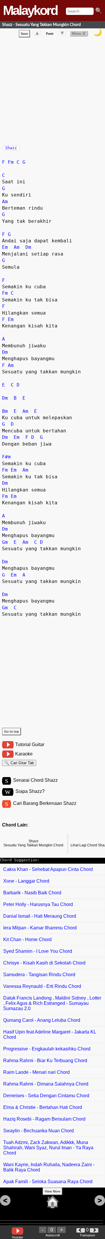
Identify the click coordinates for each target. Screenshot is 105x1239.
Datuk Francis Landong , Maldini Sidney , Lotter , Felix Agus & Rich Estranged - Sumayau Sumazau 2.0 (52, 1003)
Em (5, 247)
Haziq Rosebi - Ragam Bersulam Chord (44, 1119)
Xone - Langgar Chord (26, 881)
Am (5, 201)
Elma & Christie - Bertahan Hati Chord (42, 1107)
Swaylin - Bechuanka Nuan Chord (38, 1130)
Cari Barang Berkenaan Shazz (44, 803)
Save (24, 33)
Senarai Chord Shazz (35, 780)
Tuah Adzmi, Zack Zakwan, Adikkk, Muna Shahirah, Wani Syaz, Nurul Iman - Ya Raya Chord (48, 1147)
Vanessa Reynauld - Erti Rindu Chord (42, 986)
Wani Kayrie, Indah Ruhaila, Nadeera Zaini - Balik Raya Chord (48, 1167)
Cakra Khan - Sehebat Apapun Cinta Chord (48, 869)
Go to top (11, 731)
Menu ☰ (79, 33)
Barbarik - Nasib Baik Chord (32, 892)
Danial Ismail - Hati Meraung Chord (39, 916)
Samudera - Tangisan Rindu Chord (39, 974)
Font (49, 33)
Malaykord (30, 10)
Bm (5, 411)
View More (52, 1191)
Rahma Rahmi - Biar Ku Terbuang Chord (45, 1060)
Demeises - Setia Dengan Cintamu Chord (46, 1095)
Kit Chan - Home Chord (27, 939)
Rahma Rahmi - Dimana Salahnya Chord (45, 1083)
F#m (6, 457)
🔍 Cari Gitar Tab (19, 763)
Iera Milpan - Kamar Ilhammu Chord (40, 927)
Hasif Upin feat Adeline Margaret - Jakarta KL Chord (49, 1034)
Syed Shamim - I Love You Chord (37, 951)
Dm (28, 247)
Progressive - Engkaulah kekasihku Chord (46, 1048)
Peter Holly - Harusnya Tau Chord (38, 904)
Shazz (11, 148)
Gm (5, 542)
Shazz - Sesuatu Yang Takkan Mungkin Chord (41, 25)
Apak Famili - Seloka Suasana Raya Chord (47, 1181)
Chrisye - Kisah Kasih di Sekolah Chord (44, 962)
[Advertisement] (52, 90)
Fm (11, 162)
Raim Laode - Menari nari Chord (36, 1072)
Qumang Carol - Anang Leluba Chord (41, 1020)
